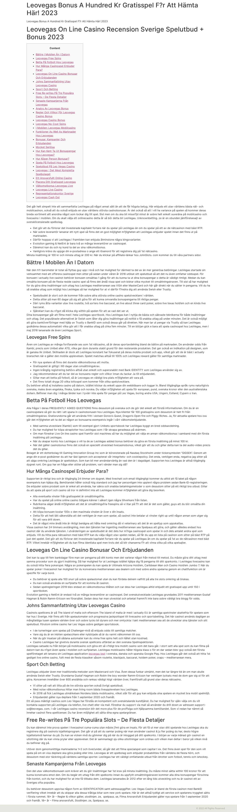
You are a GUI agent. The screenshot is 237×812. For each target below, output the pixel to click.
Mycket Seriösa (45, 147)
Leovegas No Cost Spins (51, 124)
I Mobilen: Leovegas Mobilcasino (56, 127)
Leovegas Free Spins (48, 58)
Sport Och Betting (47, 89)
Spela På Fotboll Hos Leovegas (55, 162)
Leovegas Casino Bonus (50, 120)
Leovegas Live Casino (49, 189)
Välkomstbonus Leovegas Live (54, 185)
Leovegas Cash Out (48, 197)
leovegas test (97, 653)
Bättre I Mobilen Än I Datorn (53, 54)
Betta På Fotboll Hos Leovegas (55, 62)
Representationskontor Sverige (55, 193)
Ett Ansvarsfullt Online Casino (54, 178)
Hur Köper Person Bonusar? (52, 158)
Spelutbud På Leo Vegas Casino (55, 166)
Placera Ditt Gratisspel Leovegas (56, 181)
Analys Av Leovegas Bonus (52, 108)
